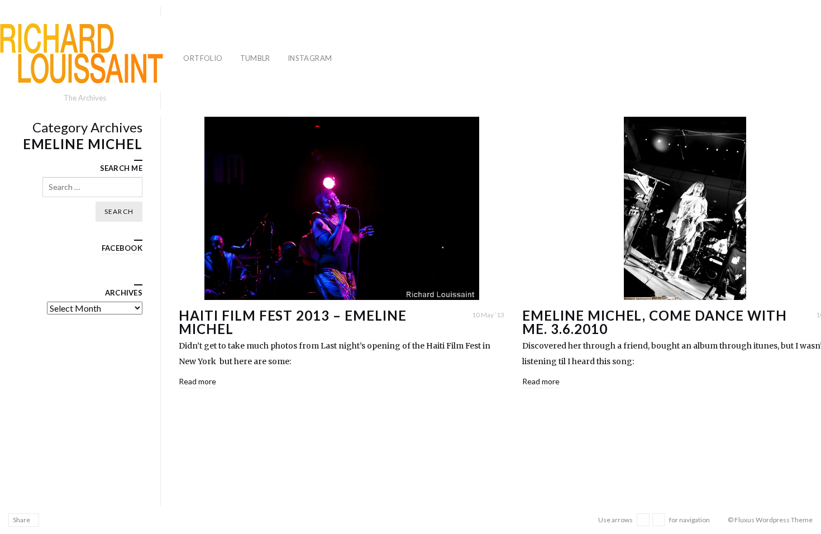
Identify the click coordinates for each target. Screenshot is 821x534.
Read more (197, 381)
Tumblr (255, 58)
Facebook (122, 248)
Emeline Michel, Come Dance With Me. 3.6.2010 (654, 322)
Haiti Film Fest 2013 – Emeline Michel (293, 322)
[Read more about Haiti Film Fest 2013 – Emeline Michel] (341, 208)
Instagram (310, 58)
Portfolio (201, 58)
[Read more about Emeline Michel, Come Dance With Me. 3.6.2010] (685, 208)
